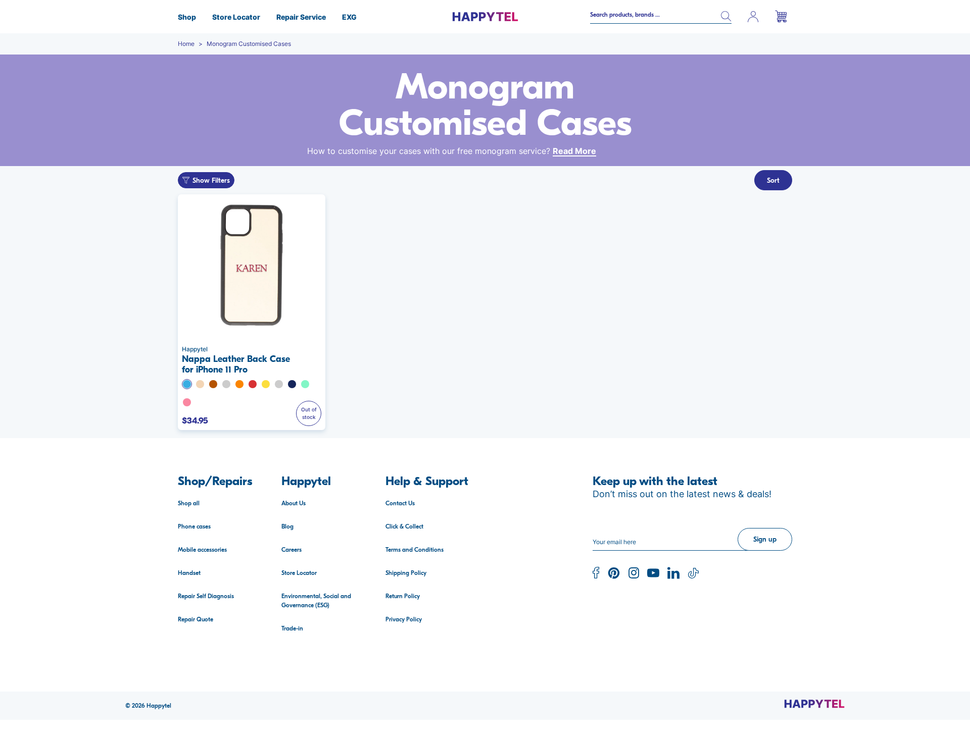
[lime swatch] (226, 384)
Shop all (189, 503)
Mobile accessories (202, 549)
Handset (189, 572)
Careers (291, 549)
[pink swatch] (187, 402)
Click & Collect (404, 526)
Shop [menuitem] (187, 17)
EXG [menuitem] (349, 17)
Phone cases (194, 526)
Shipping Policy (405, 572)
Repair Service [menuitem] (301, 17)
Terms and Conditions (414, 549)
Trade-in (292, 628)
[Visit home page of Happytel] (814, 703)
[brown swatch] (213, 384)
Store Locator (299, 572)
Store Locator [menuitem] (236, 17)
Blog (287, 526)
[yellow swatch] (266, 384)
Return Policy (402, 596)
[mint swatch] (305, 384)
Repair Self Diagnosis (206, 596)
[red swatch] (253, 384)
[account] (753, 16)
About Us (293, 503)
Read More (574, 151)
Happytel (159, 705)
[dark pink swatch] (279, 384)
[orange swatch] (239, 384)
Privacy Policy (403, 619)
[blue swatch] (187, 384)
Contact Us (400, 503)
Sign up (765, 539)
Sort (773, 180)
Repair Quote (195, 619)
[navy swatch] (292, 384)
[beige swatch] (200, 384)
